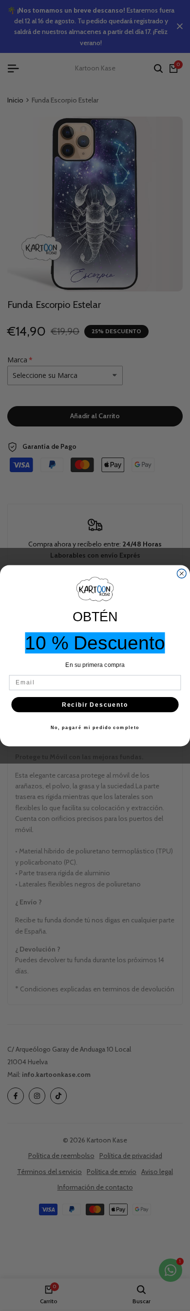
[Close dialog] (181, 573)
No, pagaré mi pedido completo (95, 727)
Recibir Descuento (95, 704)
